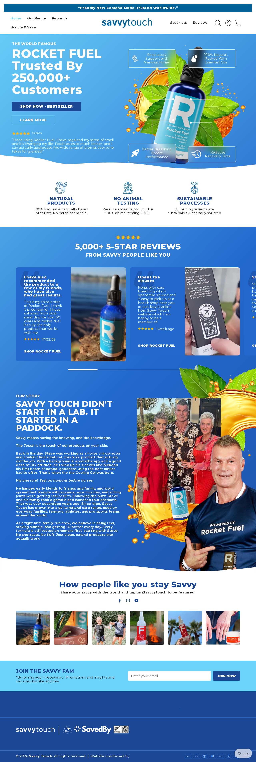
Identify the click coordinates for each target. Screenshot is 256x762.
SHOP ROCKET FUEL (42, 351)
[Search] (218, 23)
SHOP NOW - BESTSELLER (46, 106)
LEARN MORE (33, 120)
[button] (13, 168)
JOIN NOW (226, 676)
